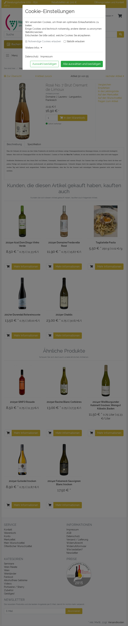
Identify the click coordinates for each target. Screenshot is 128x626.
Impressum (46, 56)
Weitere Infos (33, 47)
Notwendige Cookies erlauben (44, 41)
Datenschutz (31, 56)
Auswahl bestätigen (44, 63)
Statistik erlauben (76, 41)
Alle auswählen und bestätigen (82, 63)
